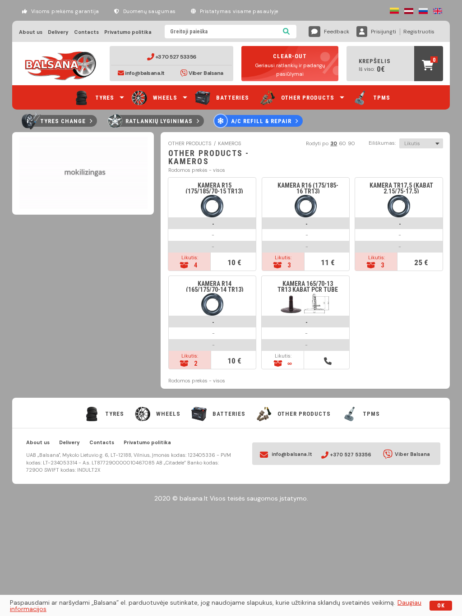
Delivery (58, 32)
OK (441, 605)
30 (333, 143)
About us (30, 32)
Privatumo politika (128, 32)
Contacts (86, 32)
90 (351, 143)
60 (342, 143)
